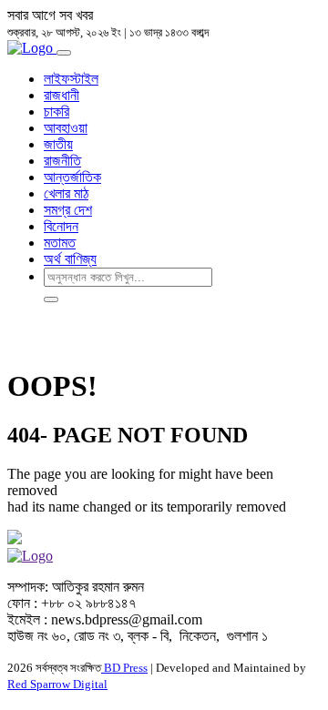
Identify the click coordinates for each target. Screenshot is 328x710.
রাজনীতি (62, 160)
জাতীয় (58, 144)
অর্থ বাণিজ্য (70, 259)
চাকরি (56, 111)
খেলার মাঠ (66, 193)
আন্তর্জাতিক (72, 177)
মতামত (60, 242)
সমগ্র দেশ (68, 210)
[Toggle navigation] (63, 53)
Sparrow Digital (57, 684)
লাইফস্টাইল (71, 78)
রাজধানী (61, 95)
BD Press (124, 667)
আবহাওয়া (65, 128)
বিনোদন (61, 226)
